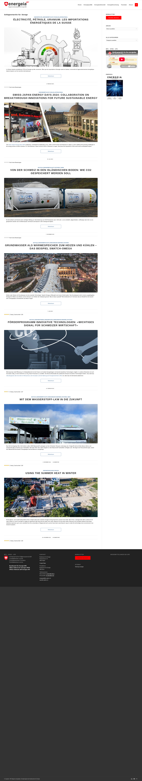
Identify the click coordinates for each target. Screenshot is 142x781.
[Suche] (136, 5)
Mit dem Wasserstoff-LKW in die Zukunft (51, 399)
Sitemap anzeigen (79, 566)
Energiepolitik (38, 17)
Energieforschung (48, 470)
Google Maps (43, 563)
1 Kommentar (56, 462)
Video (69, 396)
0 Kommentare (56, 537)
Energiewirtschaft (48, 17)
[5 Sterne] (8, 87)
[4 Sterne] (7, 87)
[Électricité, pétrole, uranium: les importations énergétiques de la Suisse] (51, 47)
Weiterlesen (51, 76)
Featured (57, 167)
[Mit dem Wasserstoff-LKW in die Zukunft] (51, 423)
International (64, 17)
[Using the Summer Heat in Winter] (51, 497)
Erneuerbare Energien (56, 242)
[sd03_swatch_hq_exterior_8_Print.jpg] (51, 272)
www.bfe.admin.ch (44, 580)
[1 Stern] (4, 87)
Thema (62, 167)
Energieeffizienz (39, 319)
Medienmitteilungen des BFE (120, 554)
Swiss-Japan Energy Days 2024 (17, 144)
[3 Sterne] (6, 87)
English (52, 92)
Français (56, 17)
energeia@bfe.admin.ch (45, 578)
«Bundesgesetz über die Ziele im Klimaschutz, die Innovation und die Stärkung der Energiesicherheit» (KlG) (34, 375)
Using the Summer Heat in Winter (50, 473)
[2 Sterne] (5, 87)
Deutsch (40, 167)
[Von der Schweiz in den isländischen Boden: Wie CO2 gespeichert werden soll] (51, 197)
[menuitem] (80, 5)
